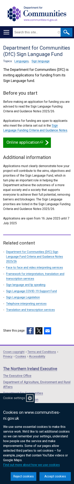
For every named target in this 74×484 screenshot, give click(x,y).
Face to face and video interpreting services (34, 267)
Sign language (41, 61)
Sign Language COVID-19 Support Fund (31, 291)
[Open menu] (6, 32)
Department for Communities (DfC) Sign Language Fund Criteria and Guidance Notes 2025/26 (34, 256)
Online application (25, 144)
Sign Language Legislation (23, 297)
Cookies (20, 356)
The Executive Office (17, 376)
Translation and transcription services (30, 310)
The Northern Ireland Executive (30, 368)
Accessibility (37, 356)
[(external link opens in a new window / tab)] (30, 330)
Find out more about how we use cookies (31, 465)
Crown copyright (13, 351)
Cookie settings (14, 398)
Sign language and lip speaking (25, 285)
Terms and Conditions (41, 351)
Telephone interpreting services (26, 303)
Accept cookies (55, 476)
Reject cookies (23, 476)
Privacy (7, 356)
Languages (21, 61)
